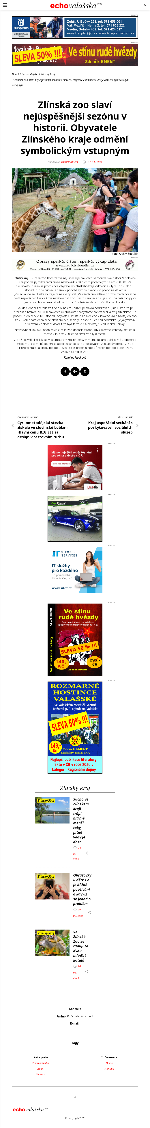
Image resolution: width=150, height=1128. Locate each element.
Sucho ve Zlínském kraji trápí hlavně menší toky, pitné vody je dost (81, 820)
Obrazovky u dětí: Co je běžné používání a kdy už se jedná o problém (82, 889)
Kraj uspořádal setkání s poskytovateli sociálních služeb (110, 427)
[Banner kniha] (75, 727)
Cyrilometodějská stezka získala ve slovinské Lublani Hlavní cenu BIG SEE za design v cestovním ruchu (42, 429)
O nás (109, 1063)
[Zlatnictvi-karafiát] (75, 264)
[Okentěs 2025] (75, 467)
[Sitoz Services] (75, 569)
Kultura (40, 1074)
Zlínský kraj (48, 74)
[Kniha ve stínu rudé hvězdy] (75, 55)
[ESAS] (75, 518)
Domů (15, 74)
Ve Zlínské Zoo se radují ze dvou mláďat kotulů (80, 946)
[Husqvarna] (75, 27)
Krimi (40, 1068)
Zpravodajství (30, 74)
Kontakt (109, 1068)
